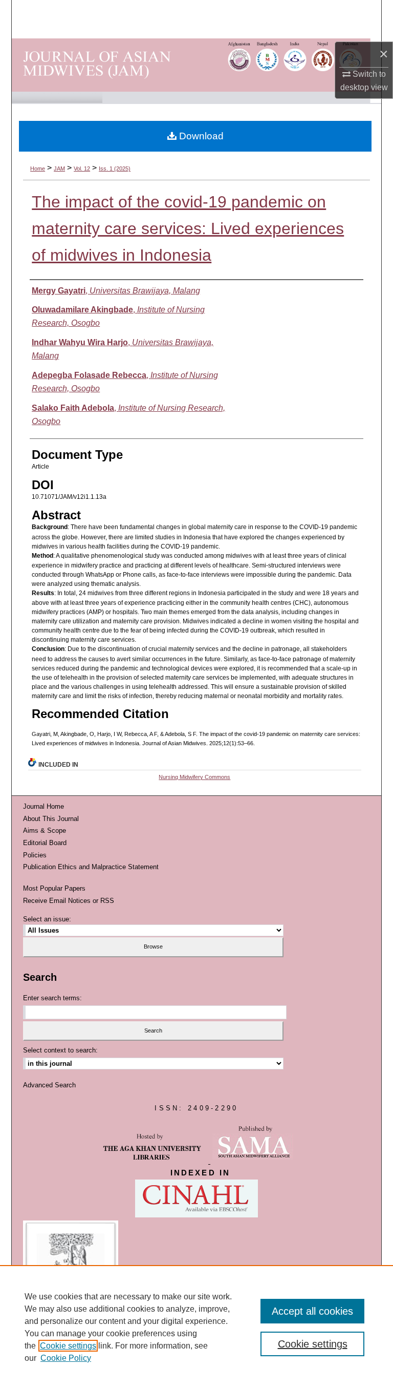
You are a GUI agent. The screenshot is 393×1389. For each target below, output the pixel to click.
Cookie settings (68, 1345)
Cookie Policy (65, 1358)
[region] (196, 1327)
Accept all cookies (312, 1311)
